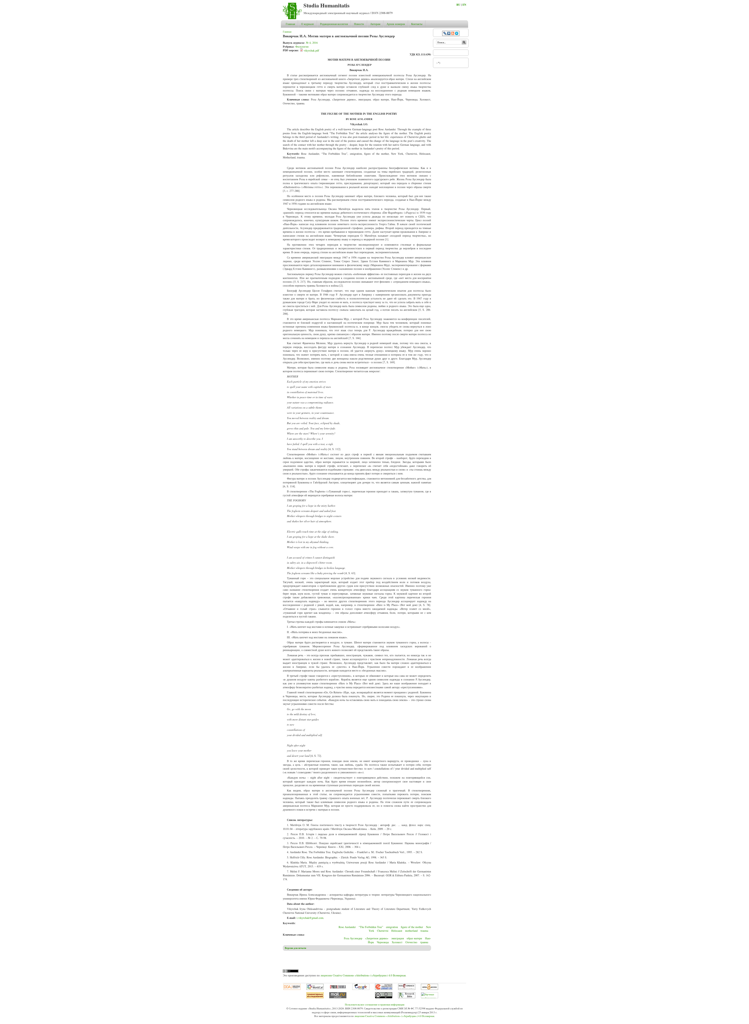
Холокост (397, 942)
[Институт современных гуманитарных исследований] (315, 997)
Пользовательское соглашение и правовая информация (374, 1004)
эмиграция (397, 938)
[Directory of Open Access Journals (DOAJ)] (292, 989)
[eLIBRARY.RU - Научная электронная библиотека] (383, 989)
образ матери (414, 938)
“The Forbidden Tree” (371, 927)
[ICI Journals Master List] (406, 989)
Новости (359, 24)
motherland (411, 931)
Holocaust (396, 931)
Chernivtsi (382, 931)
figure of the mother (412, 927)
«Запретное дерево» (376, 938)
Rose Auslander (347, 927)
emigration (392, 927)
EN (464, 5)
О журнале (307, 24)
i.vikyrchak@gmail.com (310, 918)
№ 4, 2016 (312, 42)
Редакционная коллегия (334, 24)
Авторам (375, 24)
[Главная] (292, 18)
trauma (424, 931)
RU (458, 5)
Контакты (416, 24)
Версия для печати (295, 948)
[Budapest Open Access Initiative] (429, 989)
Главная (290, 24)
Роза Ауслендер (353, 938)
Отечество (411, 942)
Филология (301, 46)
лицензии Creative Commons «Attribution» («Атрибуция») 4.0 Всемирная (363, 975)
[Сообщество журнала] (445, 34)
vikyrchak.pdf (311, 50)
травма (424, 942)
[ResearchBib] (406, 997)
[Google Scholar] (360, 989)
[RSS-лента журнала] (452, 34)
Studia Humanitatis (327, 5)
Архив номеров (396, 24)
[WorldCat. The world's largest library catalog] (315, 989)
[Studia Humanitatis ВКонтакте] (448, 34)
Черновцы (383, 942)
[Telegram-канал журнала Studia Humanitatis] (456, 34)
